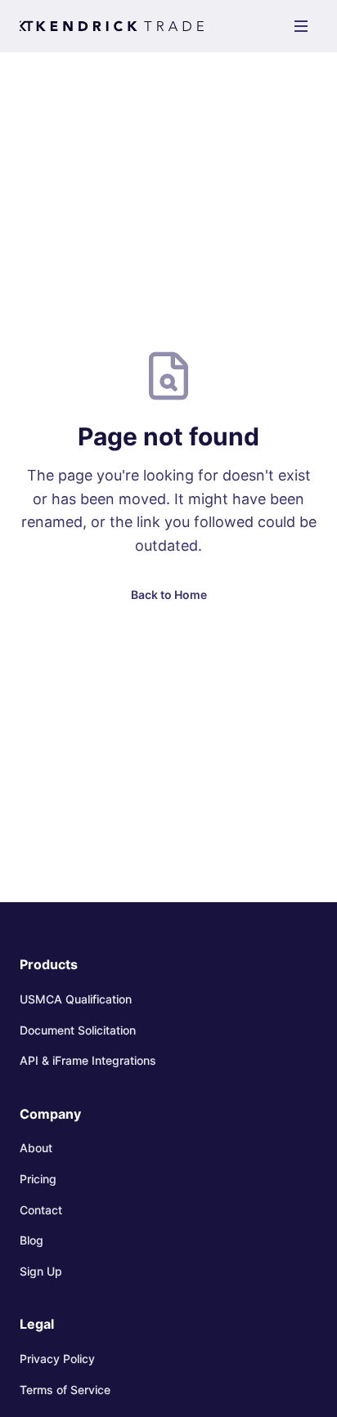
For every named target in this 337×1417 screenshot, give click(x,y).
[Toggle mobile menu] (301, 26)
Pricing (38, 1179)
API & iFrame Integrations (88, 1060)
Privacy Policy (57, 1359)
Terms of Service (65, 1390)
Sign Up (41, 1271)
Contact (41, 1210)
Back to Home (169, 594)
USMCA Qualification (76, 999)
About (36, 1148)
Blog (31, 1240)
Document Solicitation (78, 1030)
